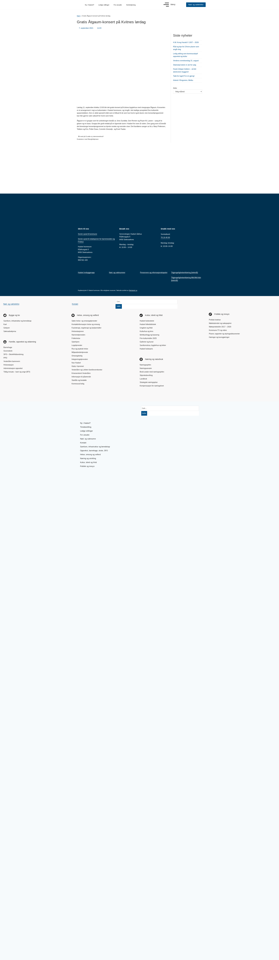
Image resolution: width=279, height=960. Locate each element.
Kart (5, 324)
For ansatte (118, 5)
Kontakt (75, 304)
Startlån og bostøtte (79, 380)
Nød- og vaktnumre (88, 439)
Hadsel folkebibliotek (148, 324)
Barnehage (7, 347)
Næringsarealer (146, 368)
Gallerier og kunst (146, 342)
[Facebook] (7, 395)
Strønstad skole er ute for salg (184, 65)
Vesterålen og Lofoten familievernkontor (87, 370)
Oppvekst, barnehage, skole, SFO (94, 451)
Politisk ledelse (215, 320)
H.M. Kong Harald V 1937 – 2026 (186, 42)
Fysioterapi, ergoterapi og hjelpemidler (86, 328)
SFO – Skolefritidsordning (13, 354)
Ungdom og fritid (146, 328)
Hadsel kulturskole (147, 321)
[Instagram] (14, 395)
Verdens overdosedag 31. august (186, 61)
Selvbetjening (131, 5)
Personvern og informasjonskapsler (153, 272)
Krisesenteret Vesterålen (81, 373)
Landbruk (143, 379)
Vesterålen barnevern (11, 361)
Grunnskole (7, 351)
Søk (119, 306)
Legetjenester (77, 345)
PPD (5, 358)
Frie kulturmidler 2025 (148, 338)
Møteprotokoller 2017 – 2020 (220, 327)
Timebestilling (85, 427)
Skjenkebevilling (146, 375)
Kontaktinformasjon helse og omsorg (86, 324)
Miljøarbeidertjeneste (80, 352)
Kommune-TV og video (218, 330)
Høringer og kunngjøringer (219, 337)
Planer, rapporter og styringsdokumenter (224, 334)
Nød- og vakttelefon (11, 304)
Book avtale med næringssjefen (152, 372)
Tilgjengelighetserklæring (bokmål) (184, 272)
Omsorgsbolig (77, 356)
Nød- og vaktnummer (117, 272)
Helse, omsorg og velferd (90, 454)
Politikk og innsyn (87, 466)
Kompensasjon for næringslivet (152, 386)
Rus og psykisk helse (80, 349)
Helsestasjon (8, 365)
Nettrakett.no (133, 290)
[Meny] (166, 4)
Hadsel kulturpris (146, 349)
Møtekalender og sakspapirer (220, 323)
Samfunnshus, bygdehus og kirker (153, 345)
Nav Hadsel (76, 363)
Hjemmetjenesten (78, 335)
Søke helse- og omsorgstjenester (84, 321)
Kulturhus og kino (146, 331)
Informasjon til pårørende (81, 377)
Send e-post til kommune (87, 234)
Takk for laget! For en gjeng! (183, 76)
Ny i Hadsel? (89, 5)
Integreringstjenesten (80, 359)
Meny (173, 4)
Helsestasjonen (78, 331)
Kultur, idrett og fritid (88, 462)
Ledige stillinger (103, 5)
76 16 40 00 (165, 237)
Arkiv (175, 88)
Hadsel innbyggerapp (86, 272)
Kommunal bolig (78, 384)
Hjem (78, 16)
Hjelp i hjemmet (78, 366)
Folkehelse (76, 338)
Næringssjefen (145, 365)
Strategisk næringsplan (149, 382)
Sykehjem (75, 342)
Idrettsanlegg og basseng (149, 335)
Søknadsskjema (9, 331)
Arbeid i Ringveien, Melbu (183, 80)
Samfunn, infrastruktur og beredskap (17, 321)
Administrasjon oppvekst (12, 368)
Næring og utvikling (88, 458)
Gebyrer (6, 328)
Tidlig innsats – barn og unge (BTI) (16, 372)
